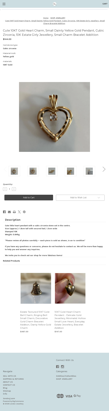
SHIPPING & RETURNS (13, 379)
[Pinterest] (24, 212)
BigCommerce (18, 401)
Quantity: (8, 184)
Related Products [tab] (11, 261)
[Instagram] (62, 366)
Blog (5, 388)
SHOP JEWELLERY (64, 379)
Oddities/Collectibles (66, 376)
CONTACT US (9, 385)
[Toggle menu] (4, 4)
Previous (5, 169)
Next (104, 169)
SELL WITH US (9, 376)
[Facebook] (4, 212)
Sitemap (7, 391)
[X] (19, 212)
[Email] (9, 212)
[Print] (14, 212)
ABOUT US (8, 382)
